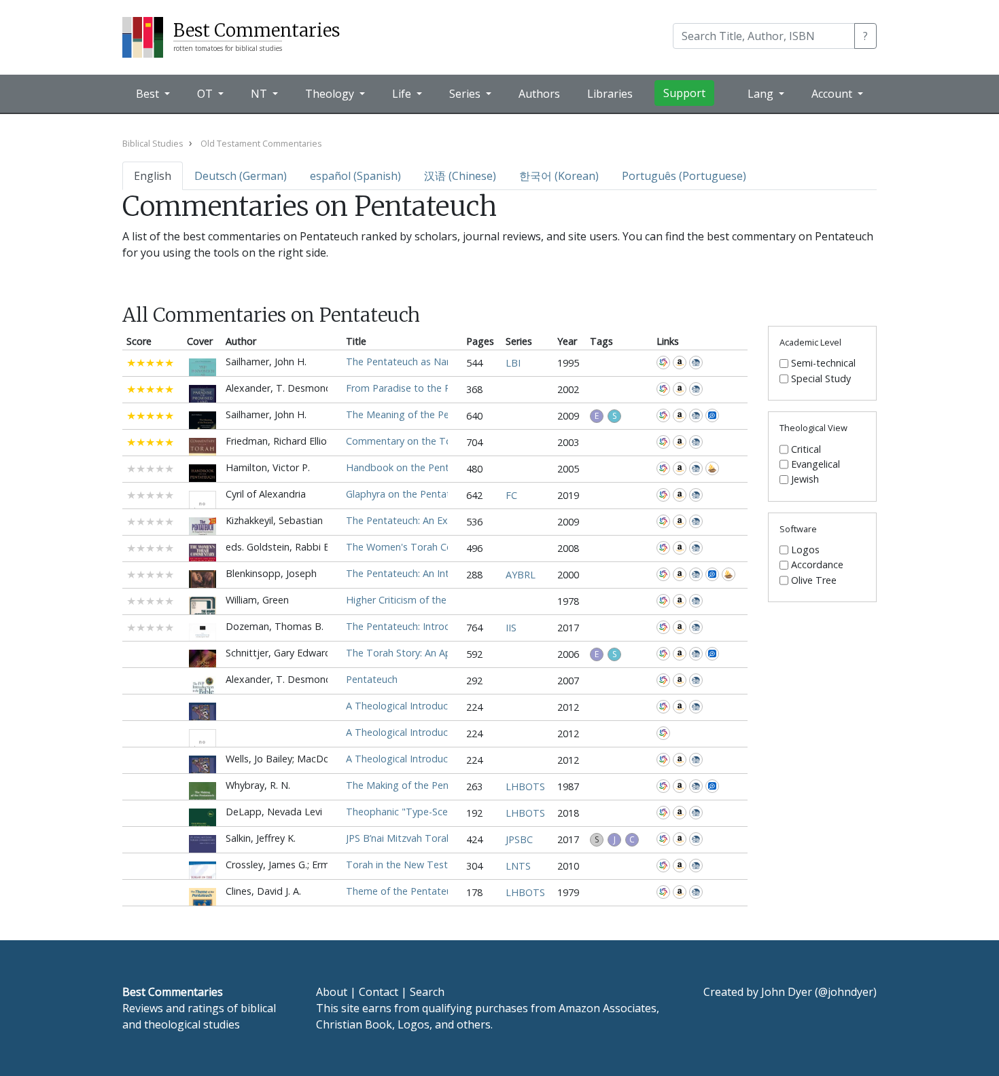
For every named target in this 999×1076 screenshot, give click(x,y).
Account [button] (833, 93)
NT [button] (260, 93)
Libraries (610, 93)
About (331, 991)
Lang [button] (762, 93)
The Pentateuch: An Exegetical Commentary (445, 520)
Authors (539, 93)
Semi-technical (823, 363)
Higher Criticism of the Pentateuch (423, 599)
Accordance (712, 468)
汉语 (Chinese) (460, 175)
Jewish (805, 479)
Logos (805, 550)
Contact (378, 991)
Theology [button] (331, 93)
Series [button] (466, 93)
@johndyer (845, 991)
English (152, 175)
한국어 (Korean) (559, 175)
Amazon (679, 362)
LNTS (518, 865)
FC (511, 495)
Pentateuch (372, 679)
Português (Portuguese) (684, 175)
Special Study (821, 379)
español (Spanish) (355, 175)
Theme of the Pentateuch (404, 891)
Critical (806, 449)
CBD (696, 362)
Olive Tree (814, 580)
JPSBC (519, 839)
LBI (513, 362)
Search (427, 991)
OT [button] (206, 93)
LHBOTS (525, 786)
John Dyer (786, 991)
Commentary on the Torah (406, 440)
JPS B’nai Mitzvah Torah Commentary (429, 838)
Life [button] (403, 93)
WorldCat (663, 362)
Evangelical (815, 464)
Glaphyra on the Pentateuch (409, 493)
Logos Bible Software (712, 415)
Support (684, 93)
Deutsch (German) (240, 175)
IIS (511, 627)
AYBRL (521, 574)
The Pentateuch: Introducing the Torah (434, 626)
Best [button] (149, 93)
